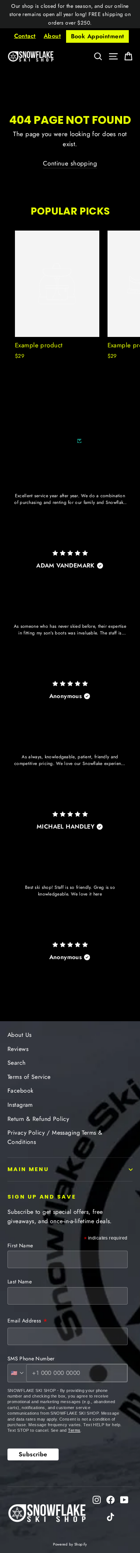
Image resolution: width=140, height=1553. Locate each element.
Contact (25, 36)
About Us (19, 1034)
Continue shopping (70, 163)
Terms (74, 1430)
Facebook (20, 1090)
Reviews (17, 1049)
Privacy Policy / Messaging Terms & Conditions (54, 1137)
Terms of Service (29, 1077)
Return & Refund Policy (38, 1119)
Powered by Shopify (70, 1544)
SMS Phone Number (31, 1358)
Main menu (28, 1169)
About (52, 36)
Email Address (27, 1321)
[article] (70, 513)
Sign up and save (41, 1196)
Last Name (19, 1281)
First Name (20, 1245)
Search (16, 1062)
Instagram (20, 1104)
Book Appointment (97, 36)
